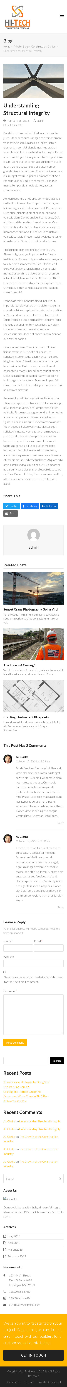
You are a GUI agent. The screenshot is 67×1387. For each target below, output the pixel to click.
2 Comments (15, 125)
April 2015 (14, 1242)
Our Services (13, 1382)
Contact (29, 1382)
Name (8, 941)
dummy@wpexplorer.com (24, 1304)
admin (40, 120)
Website (8, 956)
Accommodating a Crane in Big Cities (25, 1096)
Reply (60, 823)
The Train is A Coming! (19, 665)
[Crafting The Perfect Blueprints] (33, 695)
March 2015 (15, 1249)
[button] (62, 16)
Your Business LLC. (30, 1371)
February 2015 (17, 1256)
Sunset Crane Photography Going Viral (30, 609)
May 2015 (14, 1236)
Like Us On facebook (49, 1382)
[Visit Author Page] (33, 534)
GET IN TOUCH (33, 1355)
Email (38, 941)
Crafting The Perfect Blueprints (26, 717)
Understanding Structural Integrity (40, 1121)
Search (57, 1060)
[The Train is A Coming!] (33, 643)
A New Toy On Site (14, 1101)
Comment (10, 991)
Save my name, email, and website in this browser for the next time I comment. (34, 979)
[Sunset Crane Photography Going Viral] (33, 588)
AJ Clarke (22, 756)
